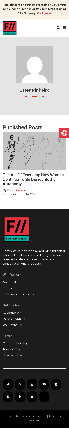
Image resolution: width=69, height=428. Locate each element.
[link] (64, 133)
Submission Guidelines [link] (18, 294)
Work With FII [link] (12, 324)
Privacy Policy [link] (12, 355)
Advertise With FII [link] (15, 312)
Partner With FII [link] (14, 318)
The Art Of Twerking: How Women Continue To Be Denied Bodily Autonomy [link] (33, 179)
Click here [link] (44, 13)
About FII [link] (9, 282)
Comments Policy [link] (15, 343)
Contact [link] (8, 288)
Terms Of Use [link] (12, 349)
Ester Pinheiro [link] (17, 190)
